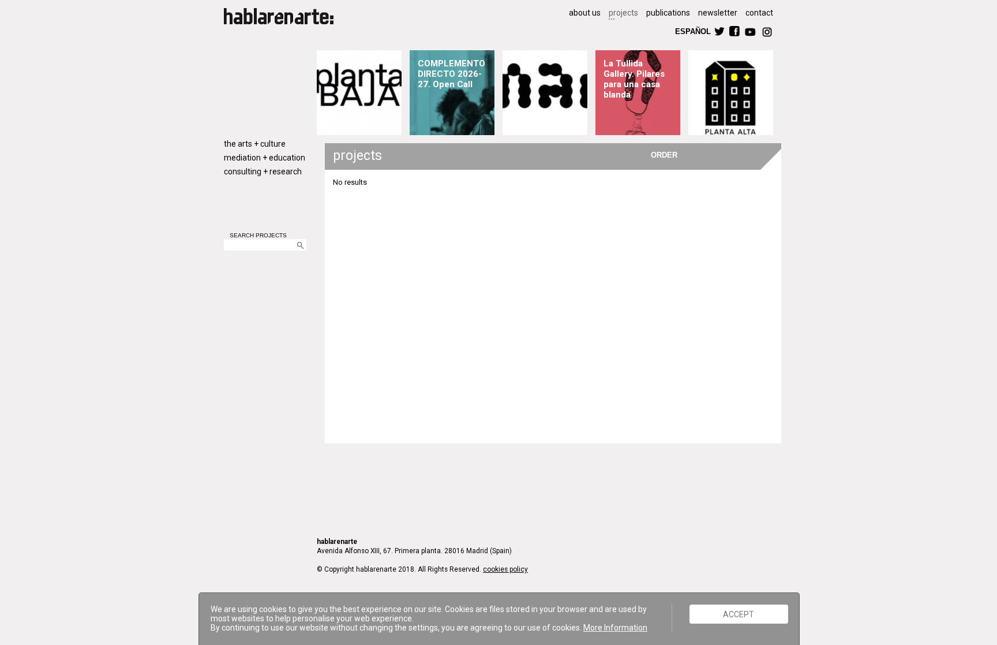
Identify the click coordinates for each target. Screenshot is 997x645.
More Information (615, 627)
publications (668, 12)
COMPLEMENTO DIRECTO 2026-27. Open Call (451, 74)
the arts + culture (255, 143)
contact (759, 12)
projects (623, 12)
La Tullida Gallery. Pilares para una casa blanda (634, 79)
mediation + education (264, 157)
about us (585, 12)
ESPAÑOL (692, 31)
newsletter (717, 12)
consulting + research (263, 171)
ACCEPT (738, 613)
